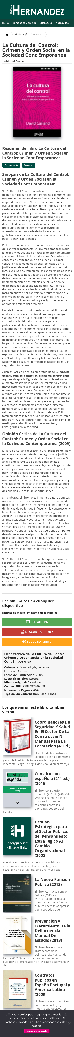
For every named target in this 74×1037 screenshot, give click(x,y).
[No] (69, 1023)
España (34, 678)
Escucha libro (39, 642)
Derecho (38, 34)
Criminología (21, 34)
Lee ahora (39, 622)
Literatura (46, 22)
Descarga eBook (39, 632)
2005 (39, 675)
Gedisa (20, 61)
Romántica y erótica (24, 22)
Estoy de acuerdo (37, 1031)
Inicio (5, 22)
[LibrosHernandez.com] (37, 11)
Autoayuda (62, 22)
